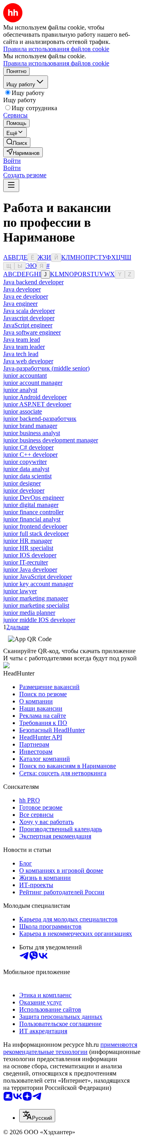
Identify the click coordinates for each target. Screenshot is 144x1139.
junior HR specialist (28, 548)
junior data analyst (26, 469)
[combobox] (37, 1115)
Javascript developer (28, 318)
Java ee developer (25, 296)
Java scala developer (29, 310)
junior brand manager (30, 425)
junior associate (22, 411)
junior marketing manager (35, 598)
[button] (12, 160)
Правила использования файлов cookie (56, 63)
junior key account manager (38, 583)
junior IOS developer (29, 555)
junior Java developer (30, 569)
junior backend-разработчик (39, 418)
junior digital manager (30, 504)
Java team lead (21, 339)
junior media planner (29, 612)
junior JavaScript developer (37, 576)
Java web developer (28, 361)
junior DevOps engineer (33, 497)
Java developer (22, 289)
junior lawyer (20, 591)
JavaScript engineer (27, 325)
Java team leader (24, 346)
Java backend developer (33, 282)
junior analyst (20, 389)
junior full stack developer (36, 533)
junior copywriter (25, 461)
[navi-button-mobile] (11, 185)
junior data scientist (27, 476)
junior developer (23, 490)
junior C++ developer (30, 454)
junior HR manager (27, 540)
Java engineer (20, 303)
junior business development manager (50, 440)
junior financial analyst (31, 519)
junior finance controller (33, 512)
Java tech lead (20, 354)
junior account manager (32, 382)
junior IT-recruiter (25, 562)
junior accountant (25, 375)
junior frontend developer (35, 526)
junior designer (22, 483)
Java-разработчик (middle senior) (46, 368)
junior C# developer (28, 447)
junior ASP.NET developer (37, 404)
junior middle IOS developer (39, 619)
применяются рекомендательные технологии (70, 1048)
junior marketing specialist (36, 605)
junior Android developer (35, 397)
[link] (16, 142)
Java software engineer (32, 332)
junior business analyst (31, 433)
